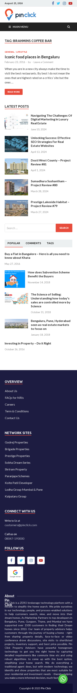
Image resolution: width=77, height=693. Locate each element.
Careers (10, 404)
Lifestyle (21, 52)
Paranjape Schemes (17, 476)
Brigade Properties (17, 449)
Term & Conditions (17, 411)
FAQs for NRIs (14, 397)
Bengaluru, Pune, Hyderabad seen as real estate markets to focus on (50, 324)
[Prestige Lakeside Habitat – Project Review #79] (16, 202)
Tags (50, 243)
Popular (13, 243)
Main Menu (20, 26)
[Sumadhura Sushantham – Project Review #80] (16, 181)
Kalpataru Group (15, 496)
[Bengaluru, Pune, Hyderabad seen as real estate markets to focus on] (16, 321)
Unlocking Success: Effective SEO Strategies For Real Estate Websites (50, 141)
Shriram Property (16, 469)
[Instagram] (64, 3)
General (9, 52)
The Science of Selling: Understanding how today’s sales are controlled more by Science (50, 300)
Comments (33, 243)
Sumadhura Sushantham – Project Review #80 (49, 183)
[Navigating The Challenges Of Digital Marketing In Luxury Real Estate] (16, 116)
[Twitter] (58, 3)
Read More (12, 91)
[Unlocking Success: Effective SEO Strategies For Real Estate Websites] (16, 138)
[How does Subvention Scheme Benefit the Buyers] (15, 272)
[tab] (14, 243)
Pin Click (46, 688)
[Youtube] (70, 3)
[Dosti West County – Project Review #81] (16, 160)
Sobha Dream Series (17, 462)
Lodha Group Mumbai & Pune (24, 489)
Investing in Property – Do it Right (28, 343)
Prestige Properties (17, 456)
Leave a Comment (43, 62)
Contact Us (12, 418)
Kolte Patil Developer (19, 482)
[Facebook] (53, 3)
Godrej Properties (16, 442)
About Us (11, 391)
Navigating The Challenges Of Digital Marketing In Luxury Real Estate (51, 119)
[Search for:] (38, 228)
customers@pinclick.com (21, 525)
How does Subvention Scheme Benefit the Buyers (49, 274)
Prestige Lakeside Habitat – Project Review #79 (50, 204)
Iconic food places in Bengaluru (32, 56)
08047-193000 (14, 538)
